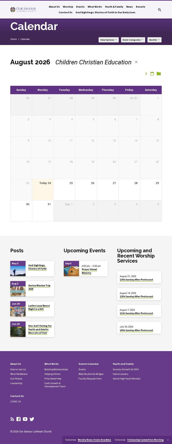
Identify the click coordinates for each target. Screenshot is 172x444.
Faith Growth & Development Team (55, 385)
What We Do (95, 6)
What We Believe (18, 373)
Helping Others (52, 373)
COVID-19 (15, 401)
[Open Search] (160, 10)
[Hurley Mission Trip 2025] (18, 291)
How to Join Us (18, 369)
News (129, 6)
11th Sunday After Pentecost (136, 313)
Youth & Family (114, 6)
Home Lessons (120, 373)
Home (13, 39)
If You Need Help (52, 378)
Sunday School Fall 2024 (126, 369)
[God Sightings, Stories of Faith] (18, 271)
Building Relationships (56, 369)
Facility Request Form (90, 378)
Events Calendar (89, 363)
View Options (107, 39)
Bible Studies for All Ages (91, 373)
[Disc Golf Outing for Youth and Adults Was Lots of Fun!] (18, 332)
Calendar (25, 39)
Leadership (16, 383)
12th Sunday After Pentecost (136, 296)
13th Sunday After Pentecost (136, 279)
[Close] (168, 440)
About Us (54, 6)
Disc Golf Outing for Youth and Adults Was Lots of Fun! (40, 329)
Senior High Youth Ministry (127, 378)
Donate (140, 6)
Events (80, 6)
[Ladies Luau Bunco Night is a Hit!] (18, 312)
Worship (68, 6)
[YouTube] (25, 419)
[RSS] (12, 419)
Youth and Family (123, 363)
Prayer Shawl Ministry (89, 271)
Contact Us (65, 12)
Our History (16, 378)
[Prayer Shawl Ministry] (71, 271)
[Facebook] (18, 419)
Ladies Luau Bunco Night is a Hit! (39, 307)
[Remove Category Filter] (136, 62)
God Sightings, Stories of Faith (37, 267)
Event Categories (131, 39)
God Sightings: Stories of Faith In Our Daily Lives (105, 12)
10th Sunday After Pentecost (136, 330)
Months (153, 39)
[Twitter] (32, 419)
